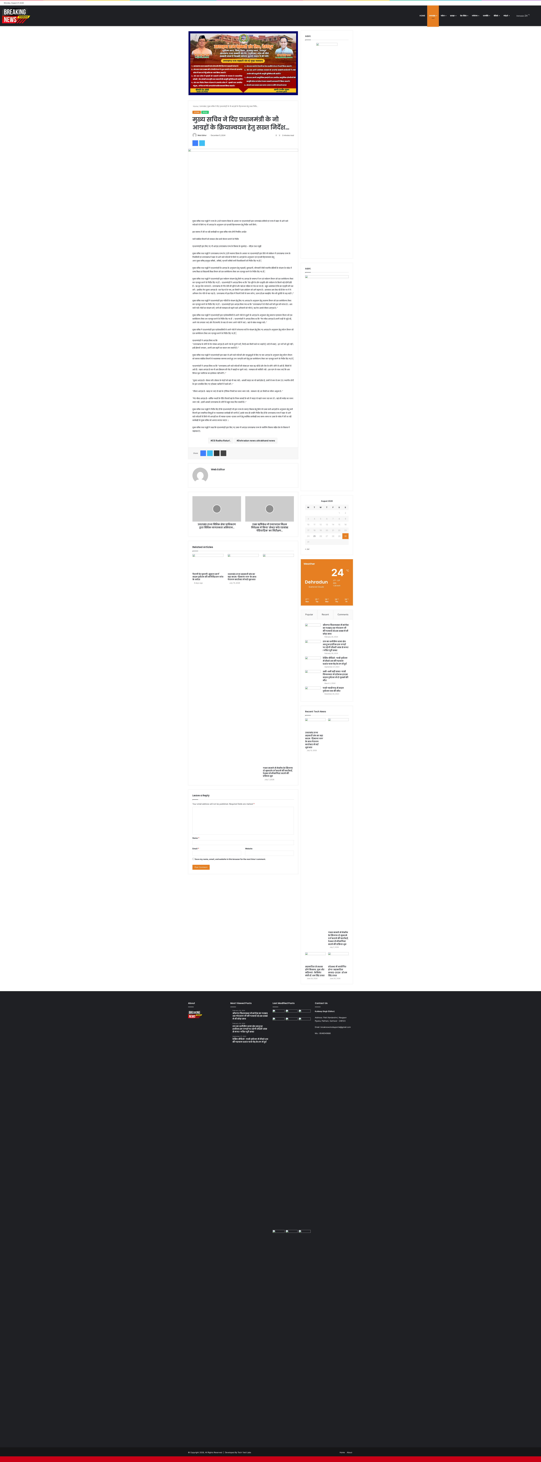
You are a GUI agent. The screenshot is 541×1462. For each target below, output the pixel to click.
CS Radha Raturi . (221, 440)
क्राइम (452, 16)
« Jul (307, 549)
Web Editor (202, 135)
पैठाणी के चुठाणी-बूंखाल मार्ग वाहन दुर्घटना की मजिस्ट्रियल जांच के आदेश (207, 577)
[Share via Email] (216, 453)
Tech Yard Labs (244, 1452)
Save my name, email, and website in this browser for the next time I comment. (230, 859)
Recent (325, 614)
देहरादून (205, 112)
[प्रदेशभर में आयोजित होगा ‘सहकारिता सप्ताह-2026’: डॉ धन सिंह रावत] (338, 958)
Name (195, 838)
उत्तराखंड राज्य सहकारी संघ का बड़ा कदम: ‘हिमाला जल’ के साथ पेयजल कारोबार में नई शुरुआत (242, 577)
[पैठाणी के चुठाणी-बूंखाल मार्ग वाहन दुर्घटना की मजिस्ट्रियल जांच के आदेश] (207, 562)
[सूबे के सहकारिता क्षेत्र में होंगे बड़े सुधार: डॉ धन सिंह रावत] (305, 1020)
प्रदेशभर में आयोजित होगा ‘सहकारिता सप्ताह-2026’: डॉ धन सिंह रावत (337, 971)
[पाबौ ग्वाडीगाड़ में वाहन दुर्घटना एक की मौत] (313, 692)
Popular (309, 614)
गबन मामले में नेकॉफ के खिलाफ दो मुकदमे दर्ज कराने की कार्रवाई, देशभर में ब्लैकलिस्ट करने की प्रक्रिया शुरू (278, 772)
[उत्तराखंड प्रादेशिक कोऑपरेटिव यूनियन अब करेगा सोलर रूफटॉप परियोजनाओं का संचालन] (305, 1335)
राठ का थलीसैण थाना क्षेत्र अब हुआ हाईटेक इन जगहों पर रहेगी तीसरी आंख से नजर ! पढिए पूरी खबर (335, 646)
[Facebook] (195, 143)
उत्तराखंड (432, 16)
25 (314, 536)
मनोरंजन (474, 16)
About (349, 1452)
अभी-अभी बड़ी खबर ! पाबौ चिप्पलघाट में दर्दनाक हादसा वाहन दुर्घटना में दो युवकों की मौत (335, 676)
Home (422, 16)
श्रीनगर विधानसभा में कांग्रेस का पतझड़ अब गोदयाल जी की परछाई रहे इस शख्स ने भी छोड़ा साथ (336, 629)
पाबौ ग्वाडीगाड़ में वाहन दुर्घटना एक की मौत (333, 689)
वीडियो (496, 16)
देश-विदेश (463, 16)
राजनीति (485, 16)
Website (248, 848)
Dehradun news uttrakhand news (256, 440)
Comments (343, 614)
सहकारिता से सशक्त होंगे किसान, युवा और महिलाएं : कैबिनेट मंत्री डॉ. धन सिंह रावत (314, 971)
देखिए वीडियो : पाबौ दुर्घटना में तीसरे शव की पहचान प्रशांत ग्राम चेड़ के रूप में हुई (335, 661)
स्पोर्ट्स (506, 16)
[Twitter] (202, 143)
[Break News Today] (16, 15)
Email (195, 848)
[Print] (223, 453)
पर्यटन (443, 16)
